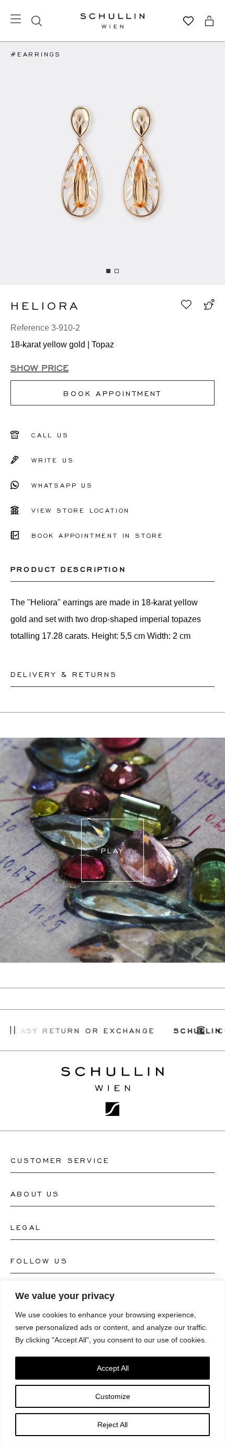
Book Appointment (112, 393)
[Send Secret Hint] (209, 304)
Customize (112, 1396)
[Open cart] (209, 21)
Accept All (113, 1368)
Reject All (112, 1424)
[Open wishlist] (188, 21)
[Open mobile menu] (15, 19)
